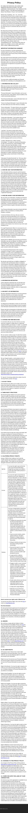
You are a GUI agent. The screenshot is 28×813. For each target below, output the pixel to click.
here (20, 351)
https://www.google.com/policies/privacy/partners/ (12, 374)
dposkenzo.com (10, 603)
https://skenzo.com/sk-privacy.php (8, 764)
